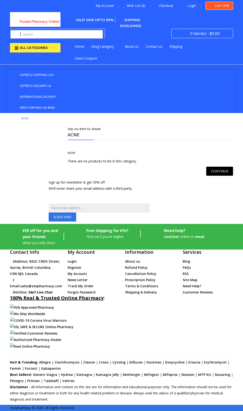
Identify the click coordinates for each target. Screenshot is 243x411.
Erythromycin (215, 362)
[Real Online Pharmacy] (30, 346)
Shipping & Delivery (141, 292)
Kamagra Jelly (107, 374)
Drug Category (102, 46)
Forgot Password (81, 292)
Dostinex (154, 362)
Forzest (31, 368)
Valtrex (68, 380)
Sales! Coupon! (86, 58)
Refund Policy (136, 267)
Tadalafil (51, 380)
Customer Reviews (198, 292)
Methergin (131, 374)
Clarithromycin (67, 362)
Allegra (45, 362)
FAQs (187, 267)
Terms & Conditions (141, 286)
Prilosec (33, 380)
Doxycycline (175, 362)
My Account (77, 273)
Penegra (16, 380)
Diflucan (136, 362)
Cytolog (119, 362)
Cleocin (89, 362)
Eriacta (194, 362)
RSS (186, 273)
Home (79, 46)
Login (72, 261)
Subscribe (62, 217)
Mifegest (151, 374)
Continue (219, 171)
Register (74, 267)
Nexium (188, 374)
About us (132, 46)
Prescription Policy (140, 280)
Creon (104, 362)
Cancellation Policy (140, 273)
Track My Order (80, 286)
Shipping (175, 46)
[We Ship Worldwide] (27, 313)
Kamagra (84, 374)
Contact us (154, 46)
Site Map (190, 280)
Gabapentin (51, 368)
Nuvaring (222, 374)
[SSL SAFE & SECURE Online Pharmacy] (42, 326)
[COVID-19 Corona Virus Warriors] (38, 320)
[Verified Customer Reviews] (33, 333)
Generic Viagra (45, 374)
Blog (186, 261)
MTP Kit (204, 374)
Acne (25, 118)
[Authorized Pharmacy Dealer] (35, 339)
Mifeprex (170, 374)
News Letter (78, 280)
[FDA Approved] (32, 307)
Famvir (15, 368)
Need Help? (192, 286)
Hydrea (67, 374)
